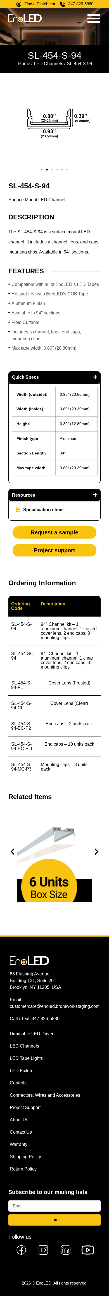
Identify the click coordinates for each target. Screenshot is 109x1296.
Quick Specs (25, 377)
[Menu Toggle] (94, 18)
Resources (23, 495)
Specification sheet (43, 509)
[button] (42, 169)
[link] (21, 1250)
